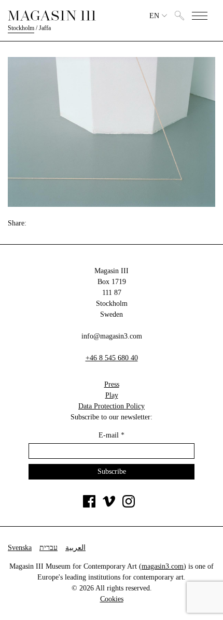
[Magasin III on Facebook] (89, 505)
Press (111, 384)
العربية (75, 548)
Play (111, 395)
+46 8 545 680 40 (112, 358)
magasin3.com (163, 566)
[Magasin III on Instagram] (128, 505)
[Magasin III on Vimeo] (109, 505)
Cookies (111, 599)
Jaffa (45, 28)
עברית (48, 548)
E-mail (111, 435)
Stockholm (21, 28)
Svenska (20, 548)
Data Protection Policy (111, 406)
